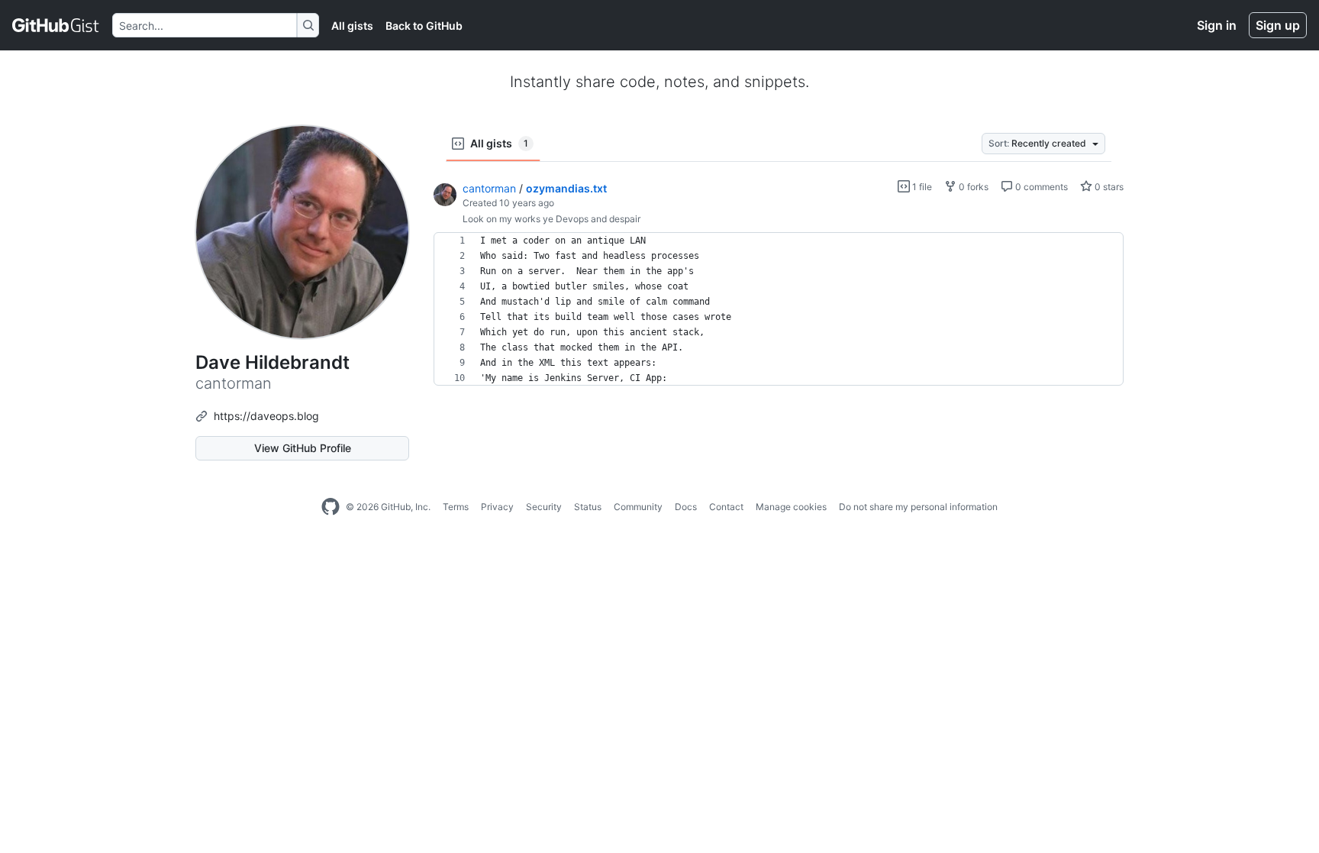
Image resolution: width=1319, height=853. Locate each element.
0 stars (1108, 186)
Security (544, 506)
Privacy (497, 506)
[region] (778, 309)
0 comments (1040, 186)
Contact (726, 506)
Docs (686, 506)
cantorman (489, 188)
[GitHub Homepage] (330, 507)
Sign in (1217, 25)
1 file (921, 186)
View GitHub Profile (302, 447)
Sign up (1278, 25)
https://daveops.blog (266, 415)
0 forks (972, 186)
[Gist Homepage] (56, 25)
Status (587, 506)
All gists (352, 25)
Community (638, 506)
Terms (456, 506)
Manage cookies (791, 506)
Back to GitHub (424, 25)
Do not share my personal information (918, 506)
